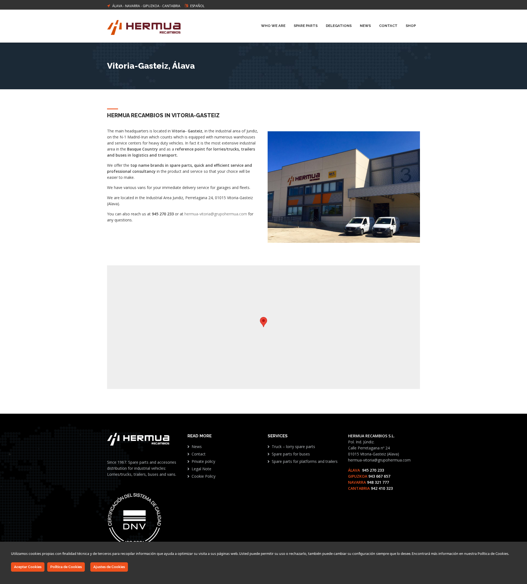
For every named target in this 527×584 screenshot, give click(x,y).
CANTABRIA (171, 6)
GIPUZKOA (151, 6)
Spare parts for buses (291, 454)
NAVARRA (132, 6)
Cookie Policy (203, 476)
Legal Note (201, 468)
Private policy (203, 461)
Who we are (273, 26)
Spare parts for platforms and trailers (305, 461)
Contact (388, 26)
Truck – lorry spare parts (293, 446)
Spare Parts (306, 26)
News (365, 26)
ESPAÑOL (197, 6)
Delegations (339, 26)
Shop (411, 26)
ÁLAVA (117, 6)
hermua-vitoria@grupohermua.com (215, 213)
